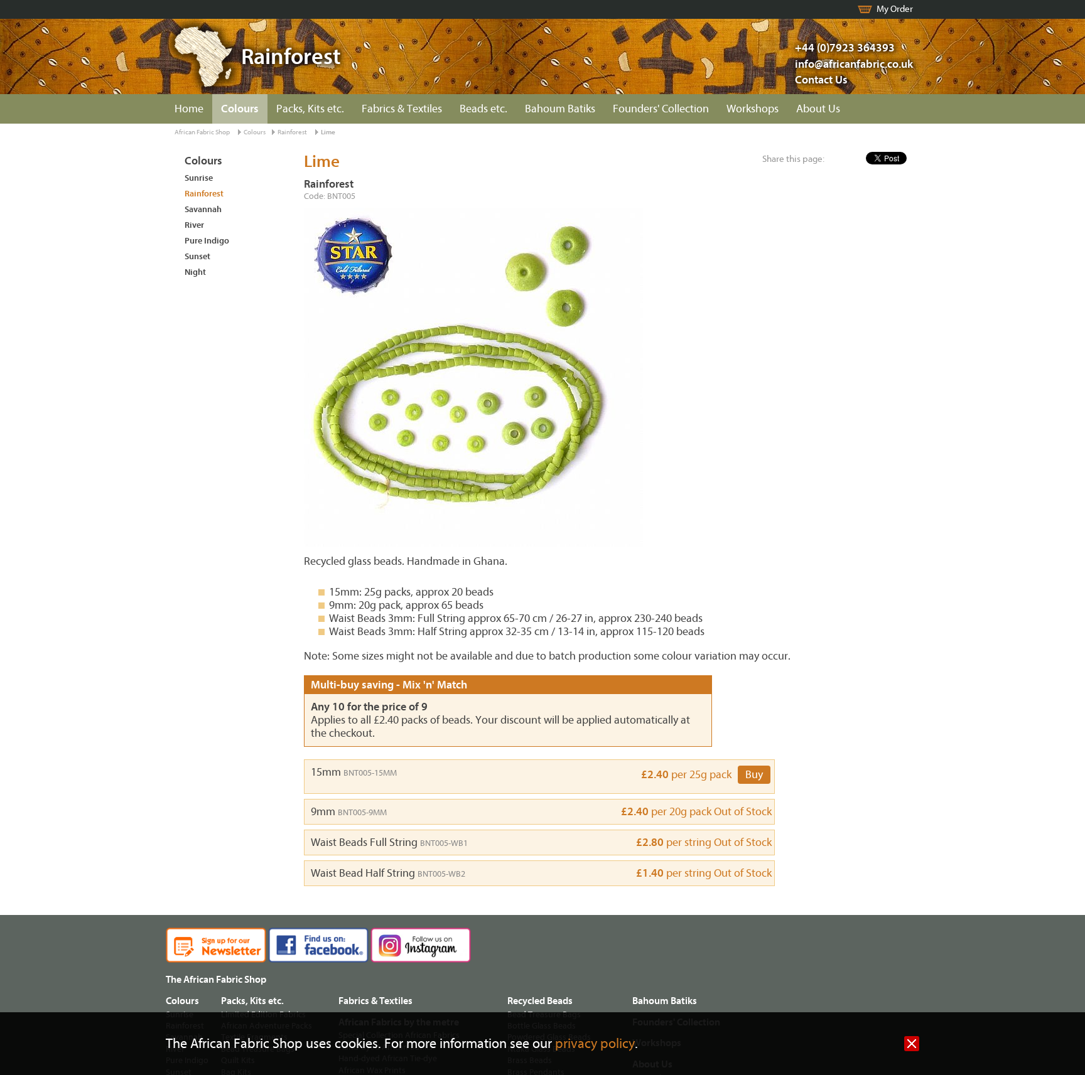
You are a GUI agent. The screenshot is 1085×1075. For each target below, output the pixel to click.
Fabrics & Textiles (402, 108)
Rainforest (292, 132)
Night (195, 272)
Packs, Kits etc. (310, 108)
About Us (818, 108)
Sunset (197, 256)
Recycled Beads (540, 1001)
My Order (895, 9)
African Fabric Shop (202, 132)
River (194, 225)
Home (189, 108)
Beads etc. (483, 108)
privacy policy (595, 1044)
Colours (240, 108)
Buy (754, 774)
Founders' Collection (661, 108)
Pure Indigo (207, 240)
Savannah (203, 209)
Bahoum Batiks (560, 108)
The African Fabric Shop (216, 979)
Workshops (752, 108)
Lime (328, 132)
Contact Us (821, 80)
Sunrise (199, 178)
